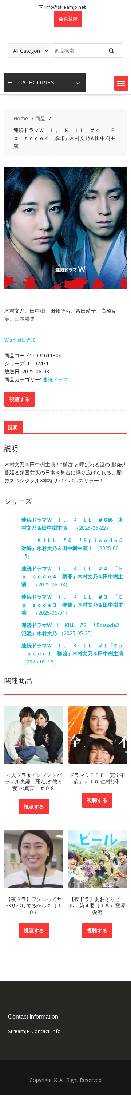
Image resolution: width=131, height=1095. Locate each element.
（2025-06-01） (72, 604)
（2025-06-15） (74, 548)
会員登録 (68, 18)
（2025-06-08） (72, 576)
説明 (13, 427)
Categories (36, 82)
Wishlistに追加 (20, 340)
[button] (121, 83)
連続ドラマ (55, 379)
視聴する (34, 806)
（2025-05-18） (72, 653)
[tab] (13, 427)
